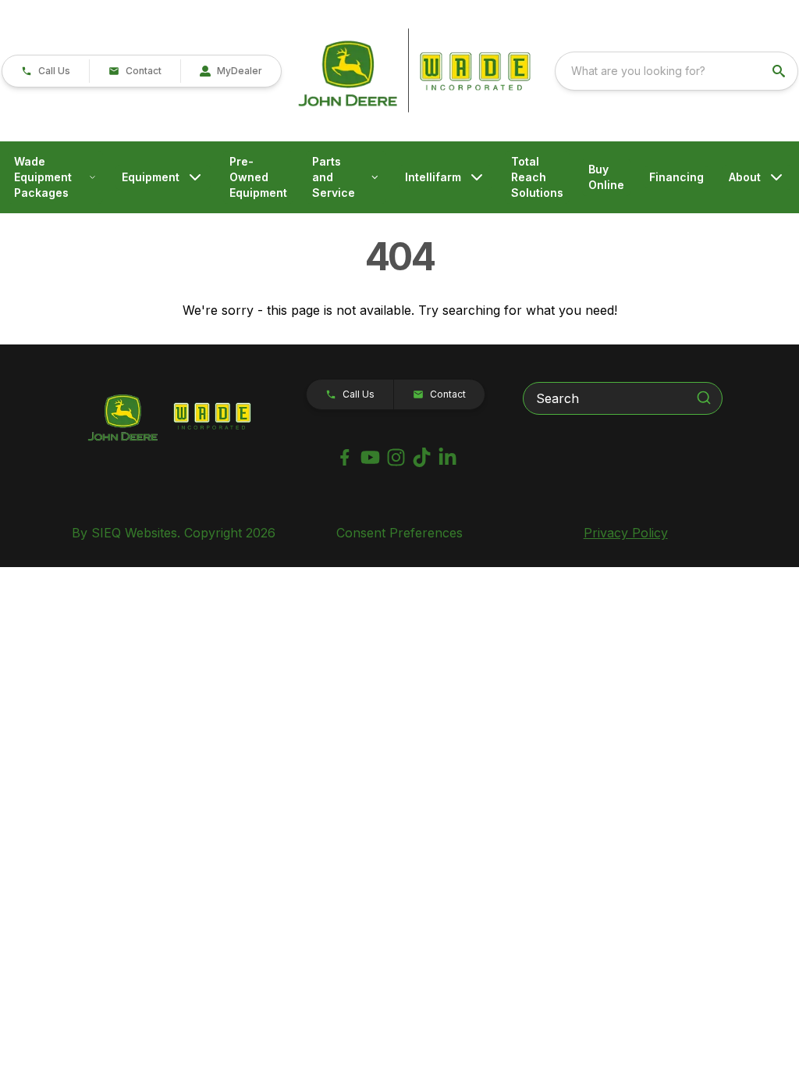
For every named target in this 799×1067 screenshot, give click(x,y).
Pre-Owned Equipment (258, 177)
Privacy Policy (626, 533)
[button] (45, 71)
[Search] (704, 397)
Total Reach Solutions (537, 177)
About (745, 177)
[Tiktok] (421, 457)
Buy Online (606, 176)
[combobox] (676, 71)
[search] (780, 71)
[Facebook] (344, 457)
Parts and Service (333, 177)
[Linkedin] (447, 457)
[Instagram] (396, 457)
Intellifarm (433, 177)
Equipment (150, 177)
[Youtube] (370, 457)
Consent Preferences (399, 533)
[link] (230, 71)
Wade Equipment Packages (43, 177)
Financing (676, 177)
